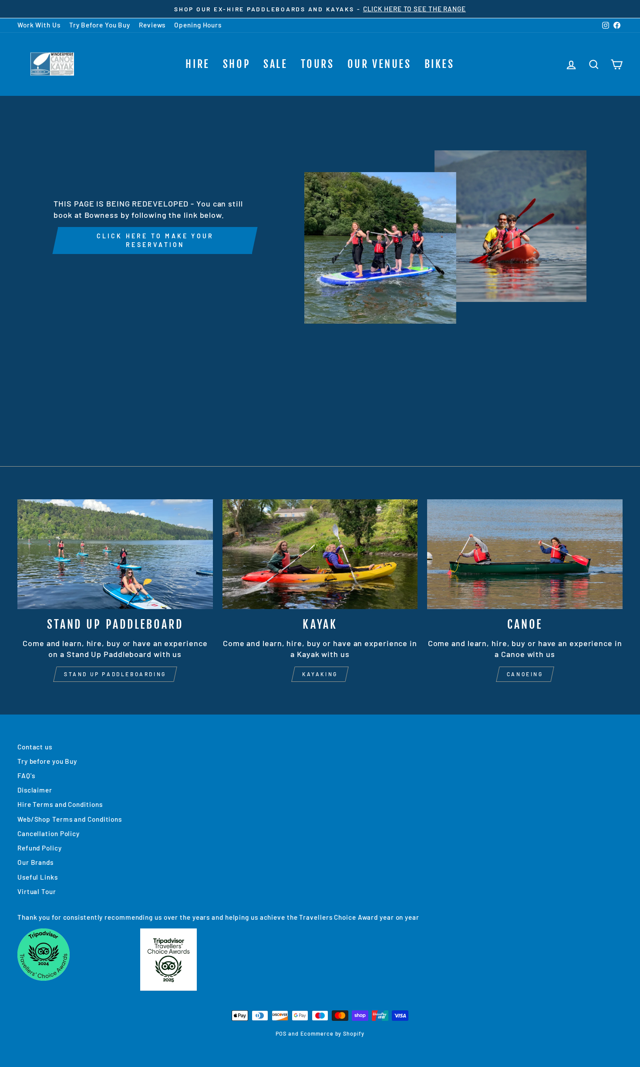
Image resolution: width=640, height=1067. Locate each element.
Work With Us (39, 25)
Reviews (152, 25)
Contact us (34, 747)
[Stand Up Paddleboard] (115, 554)
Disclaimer (34, 790)
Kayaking (320, 674)
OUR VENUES (379, 64)
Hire (197, 64)
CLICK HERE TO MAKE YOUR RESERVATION (155, 240)
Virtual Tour (36, 891)
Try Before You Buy (99, 25)
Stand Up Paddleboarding (115, 674)
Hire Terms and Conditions (60, 804)
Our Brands (35, 862)
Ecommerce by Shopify (332, 1033)
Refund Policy (39, 848)
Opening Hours (198, 25)
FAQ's (26, 775)
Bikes (439, 64)
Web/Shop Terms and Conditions (69, 819)
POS (281, 1033)
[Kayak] (320, 554)
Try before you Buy (47, 761)
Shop (236, 64)
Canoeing (525, 674)
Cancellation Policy (48, 833)
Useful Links (37, 877)
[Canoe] (525, 554)
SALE (275, 64)
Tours (317, 64)
